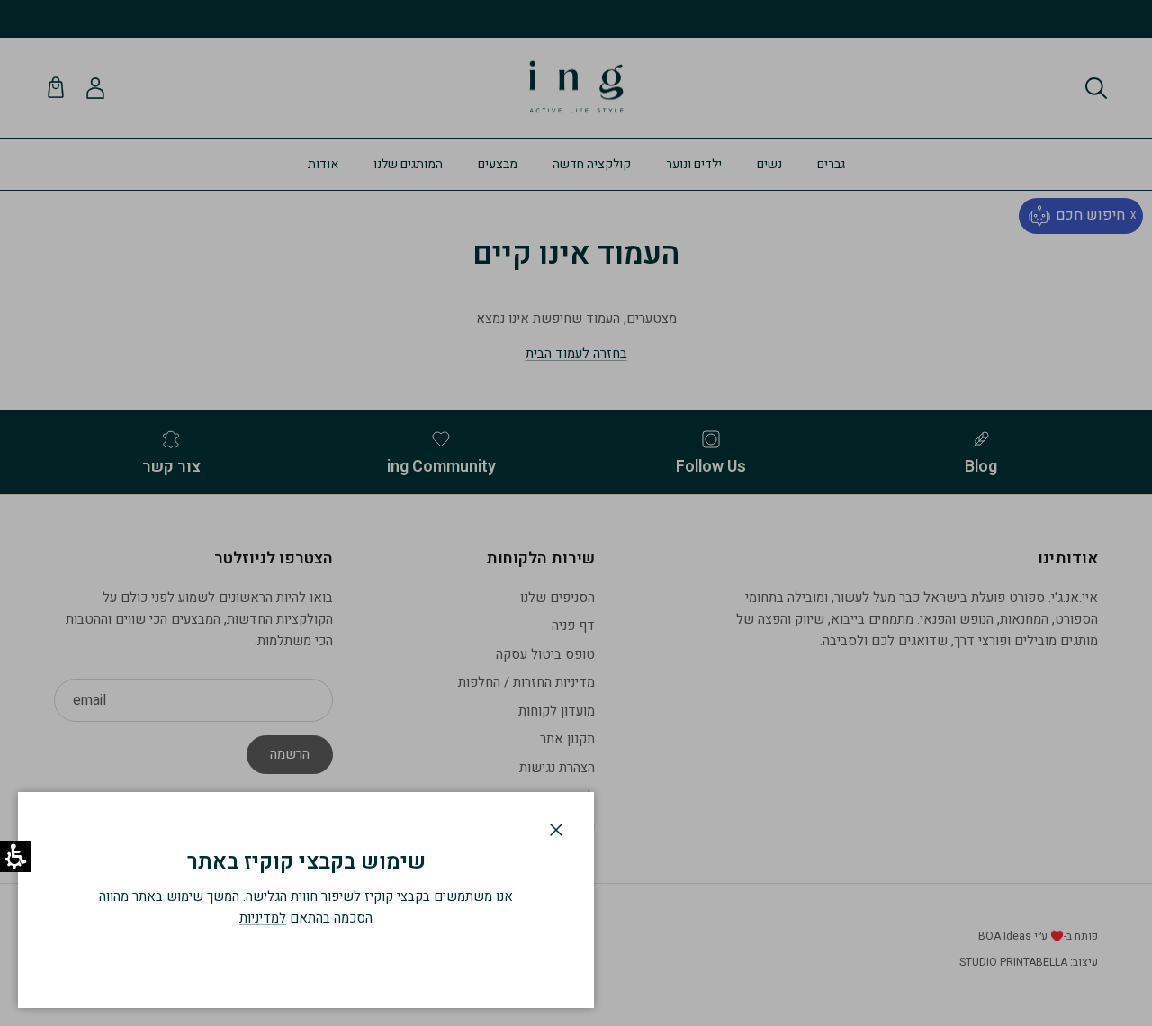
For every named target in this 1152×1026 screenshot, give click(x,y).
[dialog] (306, 900)
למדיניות (262, 918)
